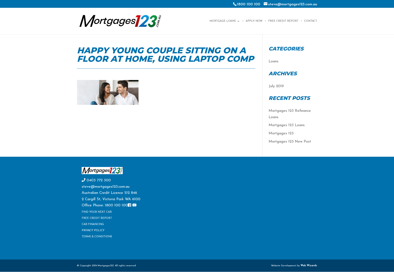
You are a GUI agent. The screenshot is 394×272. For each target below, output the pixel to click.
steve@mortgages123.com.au (105, 187)
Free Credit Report (283, 21)
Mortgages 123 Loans (287, 125)
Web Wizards (309, 265)
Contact (310, 21)
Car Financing (93, 224)
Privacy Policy (93, 230)
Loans (273, 61)
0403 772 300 (98, 180)
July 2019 (276, 86)
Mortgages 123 (281, 133)
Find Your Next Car (97, 212)
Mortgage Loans (223, 21)
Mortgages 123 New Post (290, 142)
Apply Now (254, 21)
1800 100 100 (248, 4)
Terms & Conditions (97, 236)
